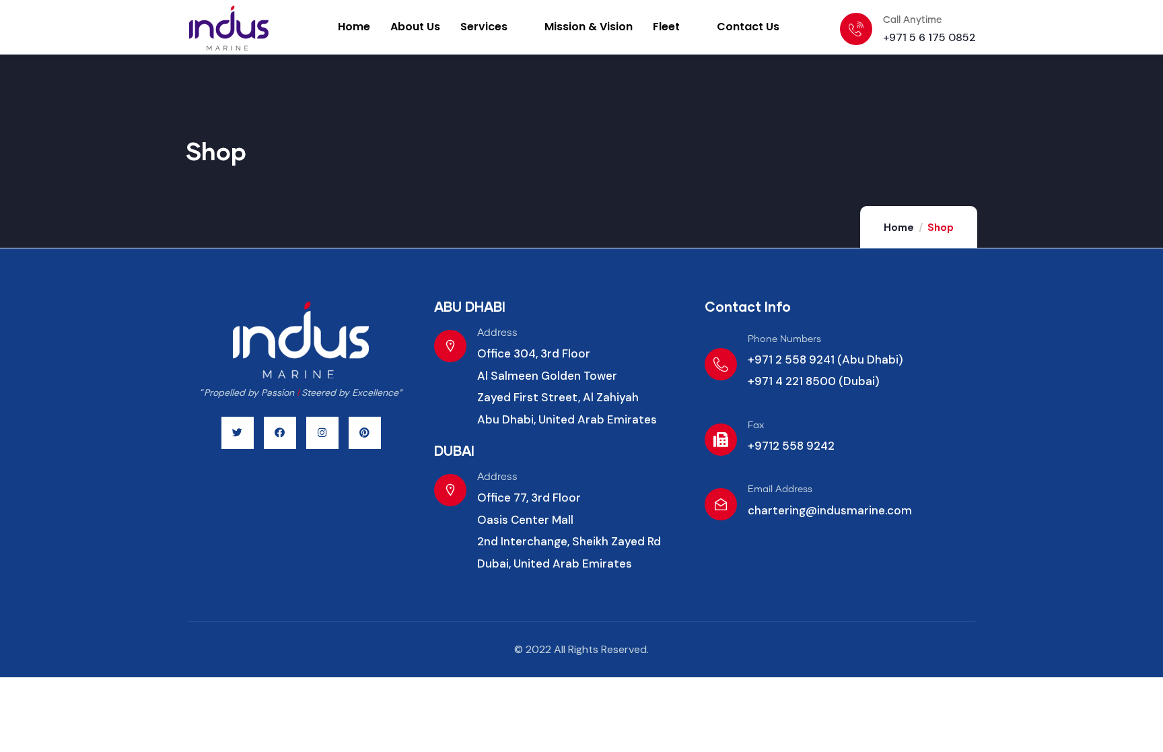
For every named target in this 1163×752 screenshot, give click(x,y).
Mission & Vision (588, 26)
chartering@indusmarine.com (830, 510)
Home (354, 26)
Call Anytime (912, 20)
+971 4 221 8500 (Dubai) (814, 381)
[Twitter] (237, 433)
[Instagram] (322, 433)
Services (483, 26)
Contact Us (748, 26)
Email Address (780, 489)
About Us (415, 26)
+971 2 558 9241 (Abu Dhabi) (825, 359)
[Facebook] (280, 433)
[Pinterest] (365, 433)
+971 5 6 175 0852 (929, 37)
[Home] (246, 28)
